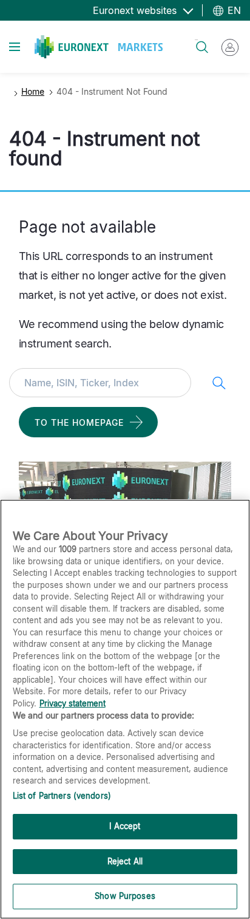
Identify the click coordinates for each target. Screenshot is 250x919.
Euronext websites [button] (136, 10)
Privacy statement (72, 703)
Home (32, 91)
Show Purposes (125, 896)
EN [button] (233, 10)
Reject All (125, 861)
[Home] (99, 46)
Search (196, 39)
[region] (125, 709)
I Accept (124, 826)
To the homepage (79, 422)
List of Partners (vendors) (62, 796)
